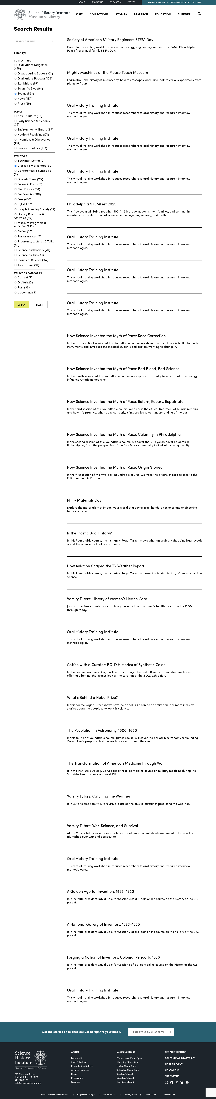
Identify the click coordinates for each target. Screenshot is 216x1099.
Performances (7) (29, 236)
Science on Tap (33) (31, 255)
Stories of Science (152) (33, 260)
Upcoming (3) (27, 292)
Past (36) (24, 287)
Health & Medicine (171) (33, 134)
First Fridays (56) (29, 189)
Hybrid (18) (25, 204)
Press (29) (24, 103)
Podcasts (115, 2)
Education (163, 14)
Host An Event (173, 1064)
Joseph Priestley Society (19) (36, 209)
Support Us (172, 1076)
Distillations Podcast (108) (35, 78)
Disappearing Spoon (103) (35, 73)
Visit (79, 14)
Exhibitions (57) (28, 83)
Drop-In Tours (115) (30, 179)
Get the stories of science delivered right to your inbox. (81, 1032)
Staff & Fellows (79, 1062)
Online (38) (25, 231)
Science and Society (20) (34, 250)
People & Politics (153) (32, 148)
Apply (21, 304)
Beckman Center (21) (32, 160)
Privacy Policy (131, 1095)
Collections (99, 14)
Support (184, 14)
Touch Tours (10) (28, 265)
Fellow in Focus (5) (30, 184)
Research (141, 14)
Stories (121, 14)
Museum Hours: (156, 2)
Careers (75, 1082)
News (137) (25, 98)
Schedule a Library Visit (180, 1058)
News (74, 1074)
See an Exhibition (175, 1052)
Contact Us (172, 1070)
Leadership (77, 1058)
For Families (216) (29, 194)
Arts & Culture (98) (29, 116)
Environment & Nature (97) (35, 129)
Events (131, 2)
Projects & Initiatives (82, 1066)
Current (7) (25, 277)
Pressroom (77, 1078)
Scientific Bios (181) (30, 88)
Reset (39, 304)
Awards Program (80, 1070)
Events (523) (26, 93)
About (81, 2)
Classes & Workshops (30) (35, 165)
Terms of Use (150, 1095)
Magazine (97, 2)
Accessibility (169, 1095)
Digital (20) (25, 282)
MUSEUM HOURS (126, 1052)
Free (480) (24, 199)
